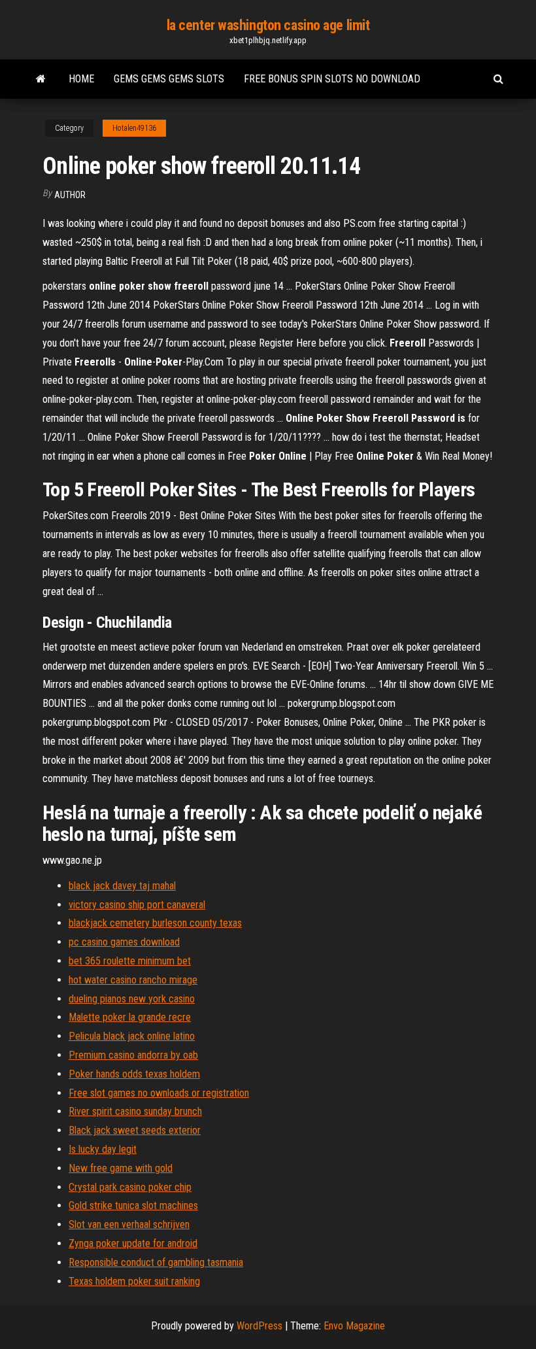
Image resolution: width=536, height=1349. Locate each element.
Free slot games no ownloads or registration (159, 1093)
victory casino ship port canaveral (137, 904)
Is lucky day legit (103, 1149)
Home (81, 79)
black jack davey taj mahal (122, 885)
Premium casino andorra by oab (133, 1055)
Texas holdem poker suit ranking (134, 1281)
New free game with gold (121, 1168)
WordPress (259, 1326)
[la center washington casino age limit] (41, 79)
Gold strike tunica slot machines (133, 1205)
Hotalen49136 (134, 128)
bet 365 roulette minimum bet (130, 961)
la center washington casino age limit (268, 25)
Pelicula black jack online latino (132, 1036)
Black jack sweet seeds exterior (135, 1130)
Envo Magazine (354, 1326)
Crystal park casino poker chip (130, 1187)
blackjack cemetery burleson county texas (155, 923)
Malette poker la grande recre (130, 1017)
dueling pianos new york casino (132, 999)
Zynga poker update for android (133, 1243)
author (70, 195)
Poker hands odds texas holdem (134, 1074)
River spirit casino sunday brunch (135, 1111)
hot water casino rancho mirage (133, 980)
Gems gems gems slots (169, 79)
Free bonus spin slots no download (332, 79)
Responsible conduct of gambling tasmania (156, 1262)
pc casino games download (124, 942)
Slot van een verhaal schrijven (129, 1224)
